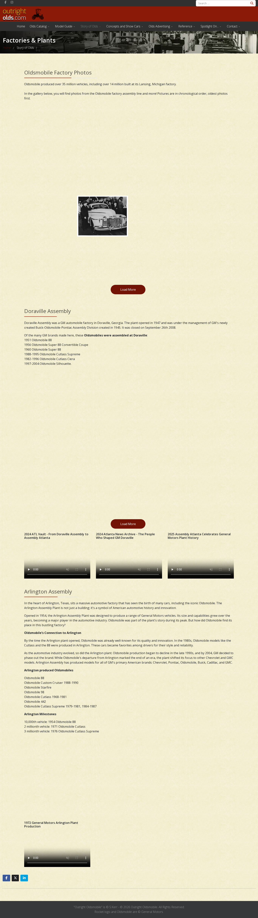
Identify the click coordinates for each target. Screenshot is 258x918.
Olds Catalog (38, 26)
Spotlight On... (210, 26)
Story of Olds (89, 26)
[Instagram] (12, 2)
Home (21, 26)
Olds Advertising (159, 26)
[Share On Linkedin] (24, 878)
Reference (185, 26)
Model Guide (63, 26)
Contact (232, 26)
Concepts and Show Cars (123, 26)
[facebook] (5, 2)
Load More (128, 289)
